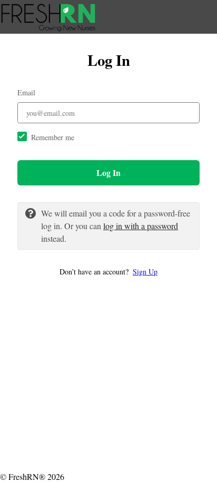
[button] (108, 272)
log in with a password (140, 225)
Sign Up (145, 272)
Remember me (52, 137)
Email (26, 92)
